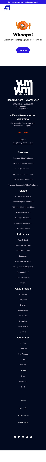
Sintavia (23, 332)
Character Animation (23, 212)
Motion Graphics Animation (23, 202)
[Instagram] (27, 439)
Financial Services (23, 251)
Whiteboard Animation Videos (23, 207)
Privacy (23, 400)
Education (23, 256)
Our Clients (23, 359)
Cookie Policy (23, 422)
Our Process (23, 354)
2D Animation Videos (23, 196)
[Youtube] (23, 439)
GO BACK (23, 50)
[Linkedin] (30, 439)
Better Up (23, 316)
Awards (23, 365)
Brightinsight (23, 310)
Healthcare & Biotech (23, 245)
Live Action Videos (23, 228)
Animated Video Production (23, 163)
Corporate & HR (23, 272)
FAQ (23, 387)
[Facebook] (15, 439)
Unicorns (23, 283)
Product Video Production (23, 174)
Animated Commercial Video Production (23, 185)
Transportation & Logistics (23, 267)
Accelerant (23, 294)
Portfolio (23, 343)
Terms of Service (23, 415)
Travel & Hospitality (23, 277)
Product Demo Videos (23, 169)
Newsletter (23, 381)
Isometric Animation (23, 218)
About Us (23, 349)
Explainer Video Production (23, 158)
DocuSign (23, 321)
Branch (23, 305)
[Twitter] (19, 439)
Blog (23, 376)
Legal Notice (23, 408)
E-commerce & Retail (23, 261)
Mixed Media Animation (23, 223)
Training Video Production (23, 179)
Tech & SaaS (23, 240)
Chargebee (23, 300)
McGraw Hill (23, 326)
